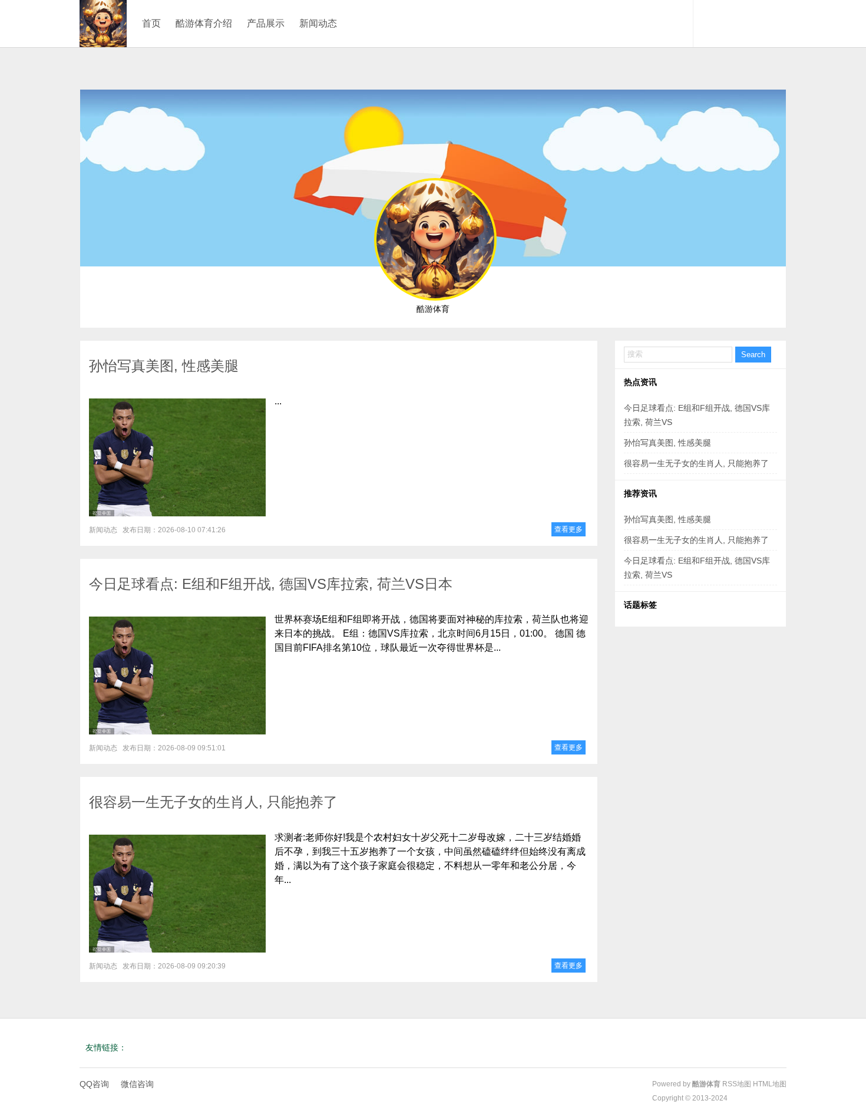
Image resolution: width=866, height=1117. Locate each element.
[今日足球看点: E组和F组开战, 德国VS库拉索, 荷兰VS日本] (177, 675)
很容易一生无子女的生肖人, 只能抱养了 (213, 802)
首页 (151, 23)
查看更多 (568, 529)
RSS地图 (736, 1084)
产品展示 (266, 23)
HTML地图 (769, 1084)
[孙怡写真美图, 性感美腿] (177, 457)
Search (753, 354)
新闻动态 (318, 23)
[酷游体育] (103, 23)
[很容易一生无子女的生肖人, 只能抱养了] (177, 894)
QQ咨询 (94, 1084)
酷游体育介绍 (204, 23)
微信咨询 (137, 1084)
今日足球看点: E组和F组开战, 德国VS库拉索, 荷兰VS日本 (270, 584)
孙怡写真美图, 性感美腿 (164, 366)
